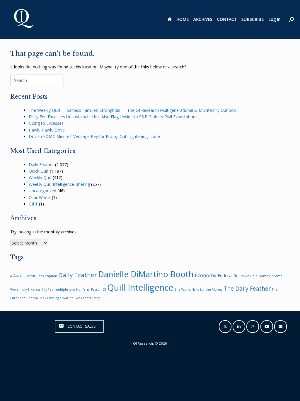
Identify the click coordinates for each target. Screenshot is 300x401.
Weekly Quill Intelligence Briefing (59, 184)
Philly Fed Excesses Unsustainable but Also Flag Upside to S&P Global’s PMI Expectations (113, 116)
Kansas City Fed (42, 289)
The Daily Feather (247, 288)
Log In (274, 19)
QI (104, 289)
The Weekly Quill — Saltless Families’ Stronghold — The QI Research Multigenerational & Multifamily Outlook (132, 110)
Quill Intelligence (140, 287)
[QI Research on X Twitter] (225, 326)
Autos (19, 275)
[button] (291, 19)
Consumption (46, 276)
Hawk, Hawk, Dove (47, 130)
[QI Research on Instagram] (252, 326)
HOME (182, 19)
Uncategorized (42, 190)
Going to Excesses (46, 123)
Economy (206, 275)
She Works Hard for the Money (198, 289)
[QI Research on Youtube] (266, 326)
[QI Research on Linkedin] (239, 326)
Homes (264, 276)
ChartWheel (40, 197)
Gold (254, 276)
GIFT (33, 204)
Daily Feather (41, 164)
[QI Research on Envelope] (280, 326)
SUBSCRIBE (252, 19)
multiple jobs (65, 289)
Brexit (30, 276)
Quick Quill (39, 171)
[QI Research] (23, 19)
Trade (96, 298)
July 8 (25, 289)
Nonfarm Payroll (88, 289)
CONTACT (227, 19)
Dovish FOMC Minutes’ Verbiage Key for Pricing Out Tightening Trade (94, 136)
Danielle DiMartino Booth (146, 274)
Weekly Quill (40, 177)
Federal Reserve (233, 275)
